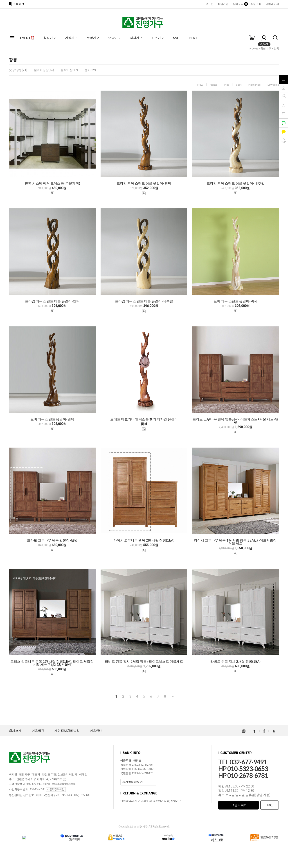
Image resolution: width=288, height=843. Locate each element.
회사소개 (15, 730)
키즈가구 (157, 38)
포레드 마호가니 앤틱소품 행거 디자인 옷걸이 (144, 419)
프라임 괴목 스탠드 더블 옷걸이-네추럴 (144, 301)
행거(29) (90, 70)
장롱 (276, 48)
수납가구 (114, 38)
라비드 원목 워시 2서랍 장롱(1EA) (235, 661)
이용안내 (96, 730)
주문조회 (255, 4)
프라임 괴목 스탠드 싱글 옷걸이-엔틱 (144, 183)
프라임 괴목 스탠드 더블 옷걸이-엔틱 (52, 301)
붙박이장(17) (69, 70)
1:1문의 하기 (238, 805)
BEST (193, 38)
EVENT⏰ (27, 38)
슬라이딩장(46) (44, 70)
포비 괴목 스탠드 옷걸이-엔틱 (52, 419)
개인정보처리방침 (67, 730)
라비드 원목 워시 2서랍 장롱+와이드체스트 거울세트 (144, 661)
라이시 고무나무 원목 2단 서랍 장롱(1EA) (143, 540)
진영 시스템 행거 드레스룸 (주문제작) (52, 183)
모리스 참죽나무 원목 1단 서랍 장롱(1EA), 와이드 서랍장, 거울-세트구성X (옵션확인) (52, 663)
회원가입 (223, 4)
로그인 (209, 4)
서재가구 (136, 38)
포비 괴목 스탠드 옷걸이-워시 (235, 301)
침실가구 (49, 38)
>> (172, 696)
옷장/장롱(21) (18, 70)
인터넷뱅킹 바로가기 (132, 782)
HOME (254, 48)
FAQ (269, 805)
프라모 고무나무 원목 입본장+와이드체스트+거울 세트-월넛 (235, 420)
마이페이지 (272, 4)
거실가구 (71, 38)
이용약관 (38, 730)
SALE (176, 38)
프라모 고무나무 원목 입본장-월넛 (52, 540)
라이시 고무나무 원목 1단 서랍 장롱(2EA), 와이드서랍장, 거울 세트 (235, 542)
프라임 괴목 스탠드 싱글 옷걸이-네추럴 (236, 183)
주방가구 (93, 38)
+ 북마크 (18, 4)
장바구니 (239, 4)
